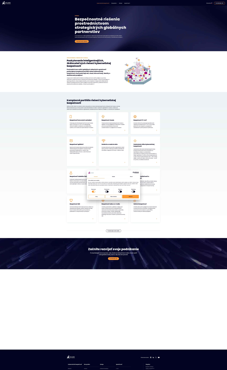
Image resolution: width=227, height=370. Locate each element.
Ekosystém (87, 364)
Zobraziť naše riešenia (81, 41)
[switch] (107, 192)
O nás (117, 368)
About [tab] (131, 176)
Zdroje (101, 364)
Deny (96, 196)
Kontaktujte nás (219, 3)
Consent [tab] (96, 176)
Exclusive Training (149, 366)
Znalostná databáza (104, 368)
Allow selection (113, 196)
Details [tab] (113, 176)
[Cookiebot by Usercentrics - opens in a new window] (133, 172)
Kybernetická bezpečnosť (75, 364)
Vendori (85, 368)
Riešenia (69, 368)
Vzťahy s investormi (150, 368)
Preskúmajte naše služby (114, 231)
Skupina (148, 364)
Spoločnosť (119, 364)
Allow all (130, 196)
